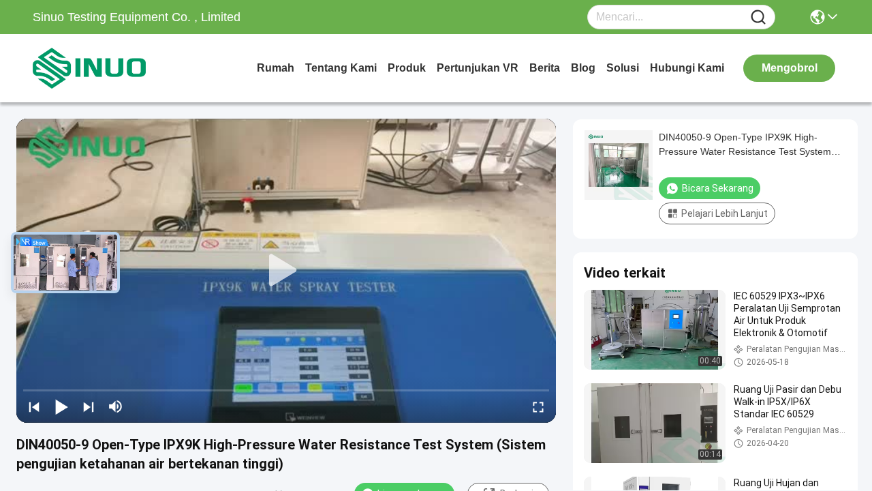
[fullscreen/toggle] (538, 406)
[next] (88, 406)
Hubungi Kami (687, 68)
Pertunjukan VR (477, 68)
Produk (407, 68)
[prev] (34, 406)
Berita (544, 68)
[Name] (758, 17)
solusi (622, 68)
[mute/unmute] (115, 406)
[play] (286, 271)
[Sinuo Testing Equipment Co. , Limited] (108, 68)
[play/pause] (61, 406)
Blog (583, 68)
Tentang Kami (341, 68)
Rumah (275, 68)
